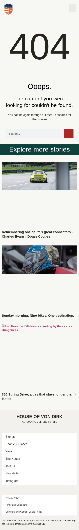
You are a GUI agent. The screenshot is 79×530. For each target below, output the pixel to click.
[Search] (68, 133)
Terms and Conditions (16, 505)
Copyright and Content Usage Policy (24, 512)
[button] (72, 8)
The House (13, 458)
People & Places (16, 444)
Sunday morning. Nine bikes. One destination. (38, 315)
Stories (10, 436)
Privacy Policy (12, 498)
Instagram (12, 480)
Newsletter (12, 473)
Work (9, 451)
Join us (10, 466)
